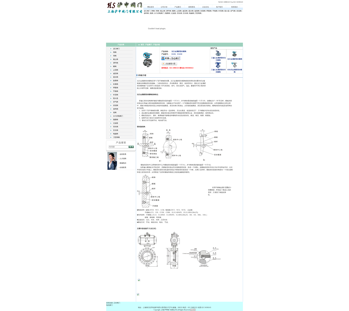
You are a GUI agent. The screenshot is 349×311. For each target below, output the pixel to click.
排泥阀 (239, 11)
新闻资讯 (191, 7)
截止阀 (162, 11)
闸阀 (153, 11)
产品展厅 (148, 45)
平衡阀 (215, 11)
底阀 (151, 13)
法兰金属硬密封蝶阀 (234, 59)
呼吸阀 (209, 11)
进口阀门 (147, 11)
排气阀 (233, 11)
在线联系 (123, 167)
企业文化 (205, 7)
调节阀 (168, 11)
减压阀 (185, 11)
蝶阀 (173, 11)
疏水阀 (191, 11)
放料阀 (146, 13)
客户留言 (219, 7)
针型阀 (221, 11)
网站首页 (150, 7)
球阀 (157, 11)
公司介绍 (164, 7)
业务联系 (123, 154)
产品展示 (177, 7)
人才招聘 (123, 159)
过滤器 (173, 13)
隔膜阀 (167, 13)
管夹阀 (179, 13)
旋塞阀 (197, 11)
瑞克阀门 (109, 305)
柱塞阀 (203, 11)
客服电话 (123, 163)
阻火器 (227, 11)
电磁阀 (191, 13)
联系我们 (234, 7)
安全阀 (185, 13)
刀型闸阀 (198, 13)
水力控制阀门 (159, 13)
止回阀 (179, 11)
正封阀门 (117, 303)
